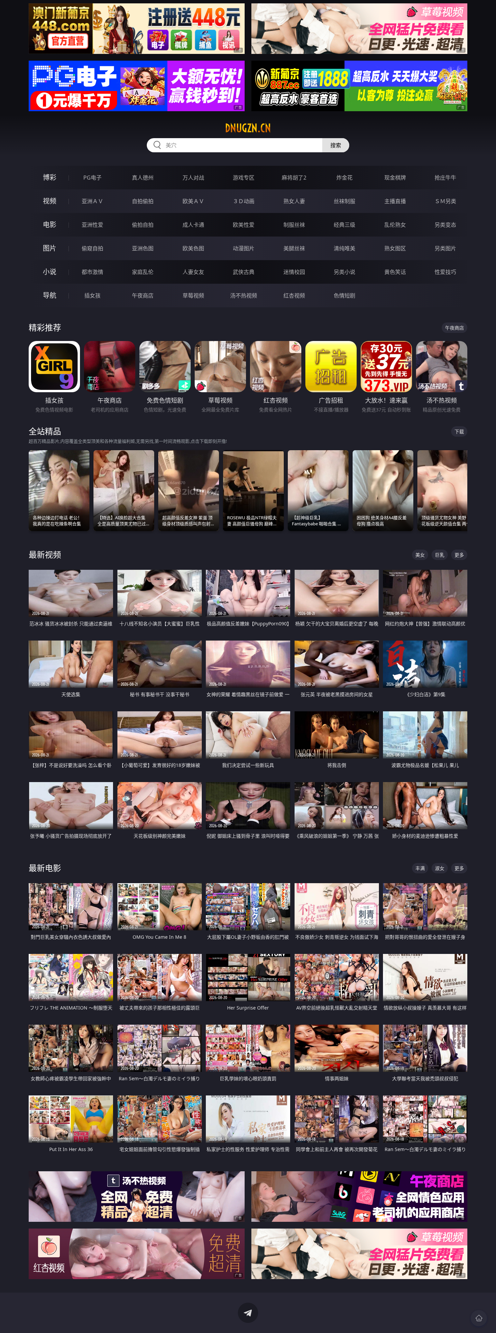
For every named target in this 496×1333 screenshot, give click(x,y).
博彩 (49, 177)
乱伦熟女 (395, 224)
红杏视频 (294, 295)
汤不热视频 (243, 295)
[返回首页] (479, 1318)
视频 (49, 201)
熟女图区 (395, 248)
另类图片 (445, 248)
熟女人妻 (294, 201)
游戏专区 (243, 177)
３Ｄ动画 (243, 201)
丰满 (420, 868)
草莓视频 (193, 295)
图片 (49, 248)
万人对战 (193, 177)
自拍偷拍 (143, 201)
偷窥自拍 (92, 248)
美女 (420, 555)
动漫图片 (243, 248)
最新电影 (45, 867)
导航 (49, 295)
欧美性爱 (243, 224)
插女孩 (92, 295)
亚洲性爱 (92, 224)
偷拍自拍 (143, 224)
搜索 (335, 145)
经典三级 (344, 224)
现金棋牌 (395, 177)
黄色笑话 (395, 272)
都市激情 (92, 272)
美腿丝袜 (294, 248)
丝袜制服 (344, 201)
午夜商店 (143, 295)
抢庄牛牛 (445, 177)
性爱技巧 (445, 272)
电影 (49, 224)
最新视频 (45, 554)
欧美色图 (193, 248)
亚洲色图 (143, 248)
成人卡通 (193, 224)
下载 (459, 431)
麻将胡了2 (294, 177)
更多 (459, 555)
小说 (49, 271)
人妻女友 (193, 272)
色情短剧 (344, 295)
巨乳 (439, 555)
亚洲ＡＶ (92, 201)
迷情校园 (294, 272)
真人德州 (143, 177)
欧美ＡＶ (193, 201)
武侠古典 (243, 272)
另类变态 (445, 224)
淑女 (439, 868)
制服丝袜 (294, 224)
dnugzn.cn (248, 128)
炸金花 (344, 177)
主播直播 (395, 201)
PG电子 (92, 177)
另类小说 (344, 272)
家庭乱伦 (143, 272)
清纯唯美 (344, 248)
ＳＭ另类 (445, 201)
